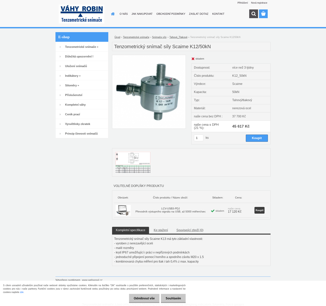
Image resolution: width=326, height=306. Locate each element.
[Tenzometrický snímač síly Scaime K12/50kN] (149, 56)
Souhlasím (173, 298)
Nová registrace (259, 3)
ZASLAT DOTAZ (198, 13)
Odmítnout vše (144, 298)
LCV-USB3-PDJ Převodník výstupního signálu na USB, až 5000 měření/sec (170, 210)
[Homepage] (112, 13)
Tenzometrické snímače (136, 37)
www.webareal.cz (92, 279)
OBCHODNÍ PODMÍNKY (170, 13)
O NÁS (124, 13)
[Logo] (81, 14)
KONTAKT (218, 13)
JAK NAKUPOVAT (142, 13)
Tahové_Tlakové (178, 37)
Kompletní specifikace (130, 230)
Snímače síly (159, 37)
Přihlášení (243, 3)
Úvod (117, 37)
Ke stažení (161, 230)
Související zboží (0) (189, 230)
